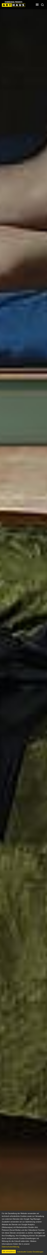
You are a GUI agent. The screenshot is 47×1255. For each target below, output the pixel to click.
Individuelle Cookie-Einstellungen (30, 1252)
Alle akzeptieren (9, 1251)
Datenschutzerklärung (10, 1247)
